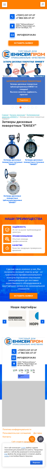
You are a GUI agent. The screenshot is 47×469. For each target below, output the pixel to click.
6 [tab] (32, 107)
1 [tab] (13, 107)
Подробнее (23, 100)
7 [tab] (36, 107)
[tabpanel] (23, 83)
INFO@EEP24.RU (26, 34)
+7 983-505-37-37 (25, 18)
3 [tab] (20, 107)
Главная (5, 115)
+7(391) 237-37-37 (25, 15)
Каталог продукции (17, 115)
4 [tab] (24, 107)
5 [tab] (28, 107)
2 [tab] (17, 107)
